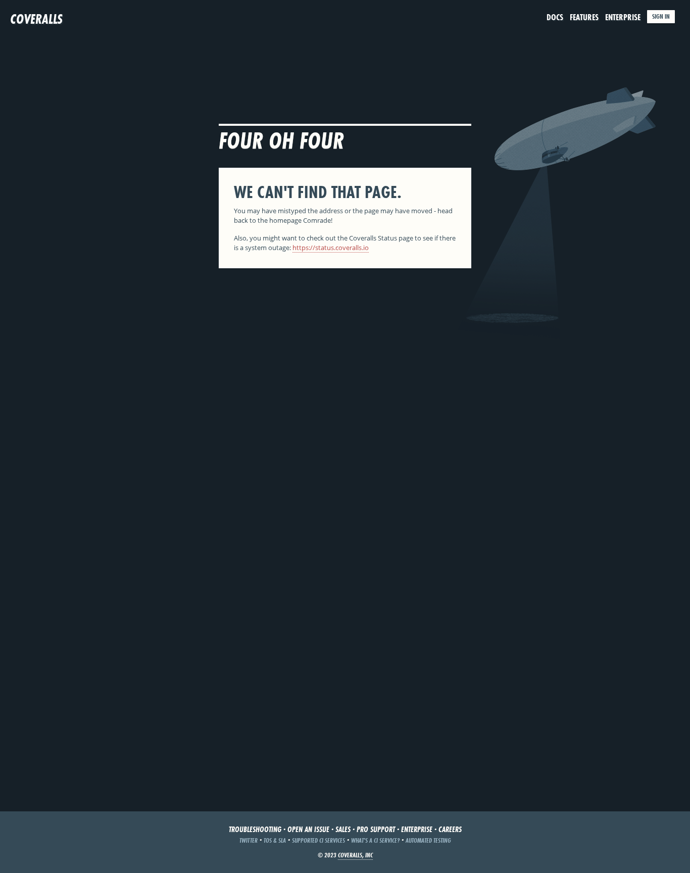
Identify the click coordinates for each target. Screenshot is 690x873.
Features (584, 17)
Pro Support (376, 829)
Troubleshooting (255, 829)
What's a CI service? (375, 840)
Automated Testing (428, 840)
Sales (343, 829)
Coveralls (36, 19)
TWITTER (248, 840)
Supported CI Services (318, 840)
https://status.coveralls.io (330, 247)
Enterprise (622, 17)
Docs (555, 17)
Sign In (661, 16)
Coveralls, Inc (355, 855)
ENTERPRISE (416, 829)
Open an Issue (308, 829)
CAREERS (450, 829)
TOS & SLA (275, 840)
